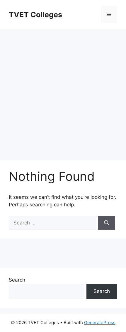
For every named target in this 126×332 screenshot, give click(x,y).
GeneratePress (99, 322)
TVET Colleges (35, 14)
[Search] (106, 223)
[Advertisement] (63, 91)
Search (17, 280)
